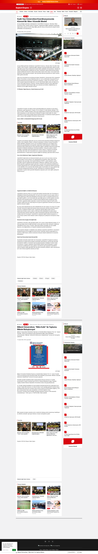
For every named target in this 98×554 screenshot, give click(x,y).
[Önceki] (65, 33)
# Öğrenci (41, 278)
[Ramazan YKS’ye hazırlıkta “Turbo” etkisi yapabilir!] (24, 131)
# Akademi (35, 278)
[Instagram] (45, 541)
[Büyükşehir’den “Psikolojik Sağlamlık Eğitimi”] (39, 131)
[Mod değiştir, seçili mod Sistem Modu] (81, 11)
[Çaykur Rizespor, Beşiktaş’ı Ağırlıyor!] (72, 24)
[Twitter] (52, 541)
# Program (47, 278)
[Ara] (78, 8)
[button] (81, 8)
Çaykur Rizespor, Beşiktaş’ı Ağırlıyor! (72, 75)
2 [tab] (70, 33)
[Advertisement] (38, 99)
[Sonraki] (80, 33)
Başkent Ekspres (22, 8)
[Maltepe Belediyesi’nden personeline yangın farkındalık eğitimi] (38, 309)
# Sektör (53, 278)
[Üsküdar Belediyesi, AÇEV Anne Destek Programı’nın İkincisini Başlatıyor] (53, 309)
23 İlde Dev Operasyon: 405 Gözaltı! (72, 112)
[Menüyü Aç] (31, 8)
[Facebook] (49, 541)
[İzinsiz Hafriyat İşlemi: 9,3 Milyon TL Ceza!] (72, 332)
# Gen (34, 479)
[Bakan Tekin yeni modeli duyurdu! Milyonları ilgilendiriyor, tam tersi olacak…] (53, 131)
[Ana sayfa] (16, 11)
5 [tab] (77, 33)
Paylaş (80, 552)
